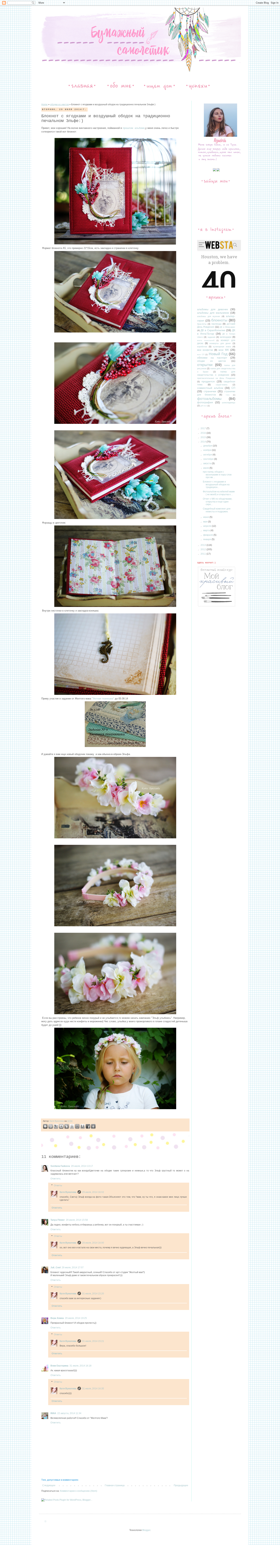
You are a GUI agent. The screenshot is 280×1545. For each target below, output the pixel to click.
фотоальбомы (209, 399)
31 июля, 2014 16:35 (93, 1388)
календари (225, 337)
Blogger (146, 1530)
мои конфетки (205, 350)
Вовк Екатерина (59, 1365)
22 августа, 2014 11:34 (69, 1413)
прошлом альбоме (134, 128)
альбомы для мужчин (208, 316)
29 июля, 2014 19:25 (76, 1318)
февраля (208, 535)
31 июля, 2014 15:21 (93, 1341)
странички (210, 391)
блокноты (219, 320)
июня (206, 517)
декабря (208, 445)
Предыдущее (181, 1485)
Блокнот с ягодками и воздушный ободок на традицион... (216, 484)
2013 (203, 545)
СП (233, 387)
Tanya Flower (57, 1220)
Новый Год (218, 354)
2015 (203, 437)
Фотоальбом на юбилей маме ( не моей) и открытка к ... (219, 493)
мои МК (223, 349)
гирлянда (216, 324)
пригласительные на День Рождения (216, 378)
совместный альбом (210, 387)
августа (207, 463)
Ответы (58, 1185)
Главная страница (115, 1485)
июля (206, 468)
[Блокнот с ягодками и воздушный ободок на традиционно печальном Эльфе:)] (56, 1126)
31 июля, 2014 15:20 (93, 1293)
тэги (228, 395)
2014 (203, 441)
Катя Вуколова (57, 1121)
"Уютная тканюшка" (103, 698)
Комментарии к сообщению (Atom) (78, 1491)
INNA (53, 1413)
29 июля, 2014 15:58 (77, 1220)
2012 (203, 549)
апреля (207, 526)
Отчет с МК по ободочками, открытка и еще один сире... (217, 501)
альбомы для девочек (212, 309)
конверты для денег (220, 343)
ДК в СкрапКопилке (213, 330)
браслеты (201, 324)
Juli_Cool (55, 1267)
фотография (205, 402)
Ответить (55, 1178)
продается (208, 381)
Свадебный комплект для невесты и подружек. (216, 510)
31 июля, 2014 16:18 (80, 1365)
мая (205, 521)
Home (44, 104)
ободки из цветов (59, 104)
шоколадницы (228, 402)
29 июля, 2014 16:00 (93, 1242)
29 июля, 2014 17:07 (73, 1267)
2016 (203, 433)
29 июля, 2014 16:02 (93, 1192)
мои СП (200, 354)
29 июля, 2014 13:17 (82, 1166)
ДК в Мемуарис (227, 327)
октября (208, 454)
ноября (207, 450)
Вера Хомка (57, 1318)
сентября (208, 459)
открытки (205, 365)
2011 (203, 553)
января (207, 539)
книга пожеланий (205, 340)
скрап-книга (221, 384)
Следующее (48, 1485)
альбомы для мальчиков (213, 312)
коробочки (202, 346)
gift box (203, 406)
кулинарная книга (222, 346)
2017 (203, 428)
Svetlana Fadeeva (60, 1166)
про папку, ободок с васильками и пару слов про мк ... (217, 474)
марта (206, 530)
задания (211, 337)
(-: (46, 1521)
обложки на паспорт (212, 357)
